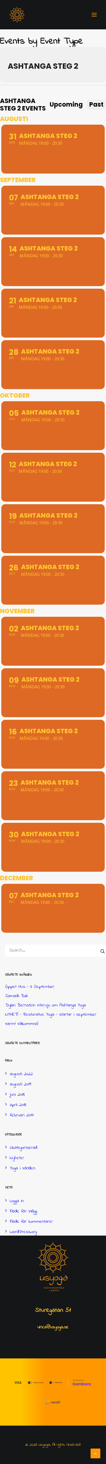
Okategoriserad (23, 1147)
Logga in (17, 1201)
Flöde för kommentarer (31, 1221)
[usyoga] (17, 14)
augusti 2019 (20, 1084)
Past (96, 104)
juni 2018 (17, 1094)
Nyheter (17, 1158)
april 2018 (18, 1105)
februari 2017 (22, 1115)
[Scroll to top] (95, 1453)
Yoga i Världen (22, 1168)
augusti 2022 (21, 1074)
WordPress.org (23, 1232)
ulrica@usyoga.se (53, 1327)
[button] (94, 14)
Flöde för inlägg (23, 1211)
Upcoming (66, 104)
